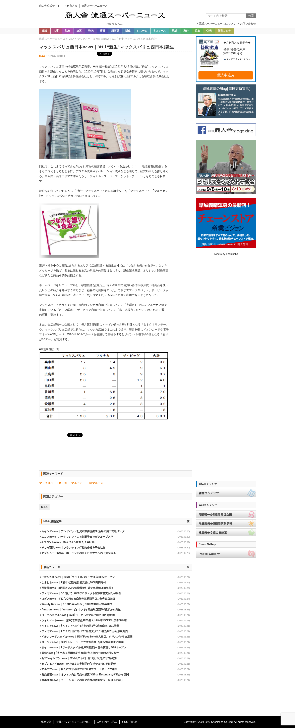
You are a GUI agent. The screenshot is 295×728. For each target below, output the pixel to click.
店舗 (102, 30)
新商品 (115, 30)
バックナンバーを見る (238, 59)
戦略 (67, 30)
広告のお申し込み (107, 722)
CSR (209, 30)
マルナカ (76, 483)
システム (142, 30)
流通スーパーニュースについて (74, 722)
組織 (44, 30)
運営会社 (46, 722)
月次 (197, 30)
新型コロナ (224, 30)
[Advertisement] (115, 456)
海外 (186, 30)
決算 (79, 30)
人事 (56, 30)
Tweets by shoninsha (226, 254)
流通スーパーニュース (52, 39)
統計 (174, 30)
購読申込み (226, 75)
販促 (128, 30)
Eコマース (160, 30)
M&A (91, 30)
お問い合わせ (129, 722)
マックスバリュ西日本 (53, 483)
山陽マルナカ (94, 483)
